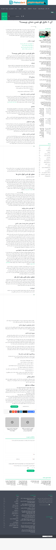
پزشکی (25, 8)
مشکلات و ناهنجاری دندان (46, 172)
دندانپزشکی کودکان (47, 162)
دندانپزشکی (30, 8)
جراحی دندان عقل (47, 153)
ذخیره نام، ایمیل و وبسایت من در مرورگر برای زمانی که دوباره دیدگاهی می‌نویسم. (21, 463)
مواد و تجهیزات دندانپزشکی (45, 174)
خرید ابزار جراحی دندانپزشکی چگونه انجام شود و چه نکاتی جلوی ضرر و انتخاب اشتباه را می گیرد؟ (45, 75)
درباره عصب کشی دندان (12, 102)
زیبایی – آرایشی (47, 164)
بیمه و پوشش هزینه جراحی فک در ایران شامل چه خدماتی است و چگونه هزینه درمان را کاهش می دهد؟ (28, 505)
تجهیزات (20, 8)
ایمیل (33, 459)
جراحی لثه (34, 8)
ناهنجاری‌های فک (47, 176)
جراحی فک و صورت (41, 8)
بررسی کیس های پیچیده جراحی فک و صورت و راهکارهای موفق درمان (45, 47)
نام (34, 454)
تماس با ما (3, 8)
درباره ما (6, 8)
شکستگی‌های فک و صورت (46, 167)
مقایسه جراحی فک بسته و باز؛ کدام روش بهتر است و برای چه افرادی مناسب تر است (41, 112)
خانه (48, 8)
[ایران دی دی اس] (53, 12)
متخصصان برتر (11, 8)
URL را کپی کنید (14, 406)
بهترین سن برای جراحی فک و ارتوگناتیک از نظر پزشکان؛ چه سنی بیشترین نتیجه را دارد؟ (41, 122)
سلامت (15, 8)
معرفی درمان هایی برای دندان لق (27, 47)
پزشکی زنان (48, 150)
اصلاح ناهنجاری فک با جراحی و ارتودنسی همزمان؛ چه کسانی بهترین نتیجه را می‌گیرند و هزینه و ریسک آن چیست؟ (10, 482)
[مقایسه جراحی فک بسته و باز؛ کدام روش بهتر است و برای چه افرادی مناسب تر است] (48, 111)
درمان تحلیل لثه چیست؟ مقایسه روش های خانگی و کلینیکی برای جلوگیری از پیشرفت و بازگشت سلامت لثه (22, 482)
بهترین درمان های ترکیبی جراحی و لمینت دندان (35, 481)
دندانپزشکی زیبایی (47, 160)
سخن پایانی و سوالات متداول (27, 49)
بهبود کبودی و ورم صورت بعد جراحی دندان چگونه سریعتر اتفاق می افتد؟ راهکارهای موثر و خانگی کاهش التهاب (46, 482)
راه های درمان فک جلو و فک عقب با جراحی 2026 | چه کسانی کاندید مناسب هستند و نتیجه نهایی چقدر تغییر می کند (28, 516)
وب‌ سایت (17, 459)
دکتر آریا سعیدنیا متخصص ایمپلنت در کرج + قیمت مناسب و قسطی (45, 41)
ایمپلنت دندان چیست (28, 189)
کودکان (49, 169)
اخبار (46, 8)
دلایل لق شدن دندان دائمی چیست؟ (26, 43)
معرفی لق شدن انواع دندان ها (27, 45)
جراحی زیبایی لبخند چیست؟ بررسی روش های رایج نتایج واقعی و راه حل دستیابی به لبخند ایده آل (45, 91)
